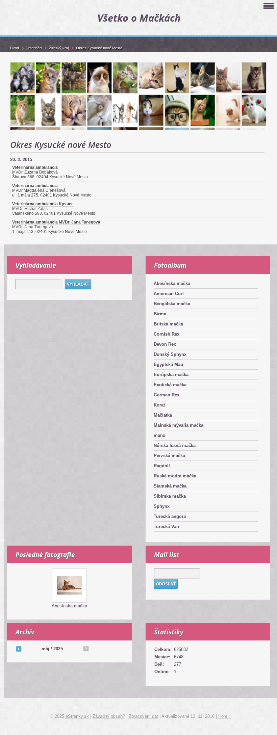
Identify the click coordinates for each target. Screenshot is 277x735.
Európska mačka (171, 374)
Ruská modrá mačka (175, 475)
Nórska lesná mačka (175, 445)
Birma (160, 313)
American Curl (169, 293)
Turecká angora (170, 516)
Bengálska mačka (172, 303)
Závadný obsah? (109, 716)
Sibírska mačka (170, 496)
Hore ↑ (224, 716)
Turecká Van (166, 526)
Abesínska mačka (172, 283)
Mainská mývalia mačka (178, 425)
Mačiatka (163, 415)
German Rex (166, 394)
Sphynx (162, 506)
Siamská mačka (170, 486)
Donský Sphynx (170, 354)
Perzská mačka (169, 455)
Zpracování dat (143, 716)
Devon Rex (165, 344)
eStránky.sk (77, 716)
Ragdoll (162, 465)
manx (159, 435)
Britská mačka (168, 323)
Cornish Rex (166, 334)
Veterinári (34, 48)
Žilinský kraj (59, 48)
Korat (159, 405)
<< (19, 649)
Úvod (14, 48)
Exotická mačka (170, 384)
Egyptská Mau (168, 364)
